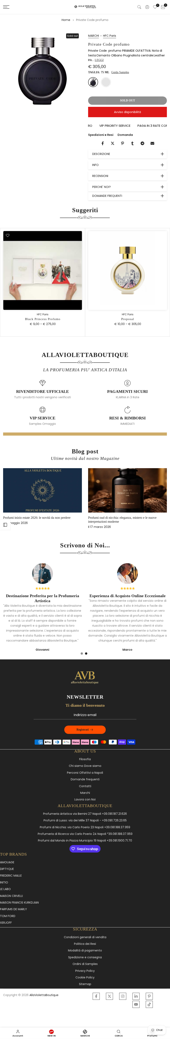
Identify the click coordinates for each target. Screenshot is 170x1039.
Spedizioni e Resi (100, 135)
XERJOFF (6, 923)
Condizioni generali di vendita (85, 937)
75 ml (93, 82)
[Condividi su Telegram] (142, 143)
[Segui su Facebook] (96, 996)
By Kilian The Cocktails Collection (31, 517)
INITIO (4, 882)
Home (66, 19)
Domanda (125, 135)
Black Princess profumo (42, 319)
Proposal (127, 319)
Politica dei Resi (85, 944)
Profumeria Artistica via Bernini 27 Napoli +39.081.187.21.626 (85, 814)
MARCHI (93, 36)
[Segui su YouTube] (136, 1004)
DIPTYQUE (7, 869)
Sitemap (85, 984)
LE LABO (5, 889)
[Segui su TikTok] (149, 1004)
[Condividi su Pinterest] (122, 143)
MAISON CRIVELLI (11, 896)
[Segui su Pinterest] (149, 996)
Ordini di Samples (85, 964)
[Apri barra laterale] (5, 525)
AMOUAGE (7, 862)
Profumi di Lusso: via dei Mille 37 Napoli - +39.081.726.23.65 (85, 820)
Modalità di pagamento (85, 951)
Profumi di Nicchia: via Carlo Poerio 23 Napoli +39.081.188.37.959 (85, 827)
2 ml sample (106, 82)
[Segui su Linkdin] (136, 996)
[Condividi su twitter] (112, 143)
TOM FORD (7, 916)
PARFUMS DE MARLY (13, 909)
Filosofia (85, 759)
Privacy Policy (85, 971)
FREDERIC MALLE (11, 876)
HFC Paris (109, 36)
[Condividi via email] (152, 143)
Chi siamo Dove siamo (85, 766)
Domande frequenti (85, 779)
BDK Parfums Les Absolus (111, 517)
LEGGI (99, 60)
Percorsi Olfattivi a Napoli (85, 773)
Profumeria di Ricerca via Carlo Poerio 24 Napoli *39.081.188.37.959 (85, 834)
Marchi (85, 793)
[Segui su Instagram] (122, 996)
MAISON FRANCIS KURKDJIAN (19, 903)
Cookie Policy (85, 977)
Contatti (85, 786)
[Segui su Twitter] (109, 996)
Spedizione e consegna (85, 957)
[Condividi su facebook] (102, 143)
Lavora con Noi (85, 799)
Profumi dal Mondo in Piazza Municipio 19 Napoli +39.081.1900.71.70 (85, 841)
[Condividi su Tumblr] (132, 143)
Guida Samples (120, 72)
